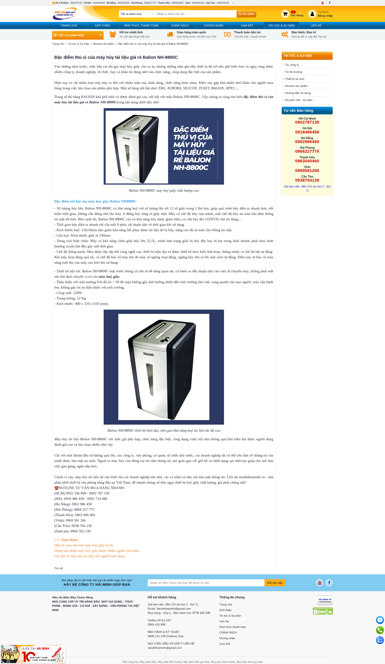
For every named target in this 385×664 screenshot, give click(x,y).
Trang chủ (69, 25)
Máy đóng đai (130, 661)
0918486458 (99, 3)
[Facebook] (329, 3)
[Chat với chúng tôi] (380, 640)
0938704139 (223, 3)
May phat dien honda (223, 661)
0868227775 (150, 3)
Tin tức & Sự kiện (281, 25)
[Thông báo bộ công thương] (325, 600)
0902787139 (76, 3)
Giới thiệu (102, 25)
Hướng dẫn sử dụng (298, 93)
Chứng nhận (213, 25)
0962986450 (124, 3)
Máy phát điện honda (169, 661)
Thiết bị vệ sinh (294, 78)
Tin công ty (292, 64)
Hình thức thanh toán (141, 25)
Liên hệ (316, 25)
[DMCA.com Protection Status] (323, 610)
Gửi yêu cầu (275, 582)
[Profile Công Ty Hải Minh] (33, 653)
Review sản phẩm (103, 43)
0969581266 (198, 3)
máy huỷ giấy (109, 277)
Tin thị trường (293, 71)
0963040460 (177, 3)
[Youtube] (322, 3)
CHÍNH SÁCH (179, 25)
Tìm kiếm (247, 13)
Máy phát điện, (148, 661)
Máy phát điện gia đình (196, 661)
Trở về (58, 568)
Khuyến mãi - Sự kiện (298, 100)
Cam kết (247, 25)
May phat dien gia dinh (249, 661)
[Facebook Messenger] (380, 620)
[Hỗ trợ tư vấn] (380, 630)
